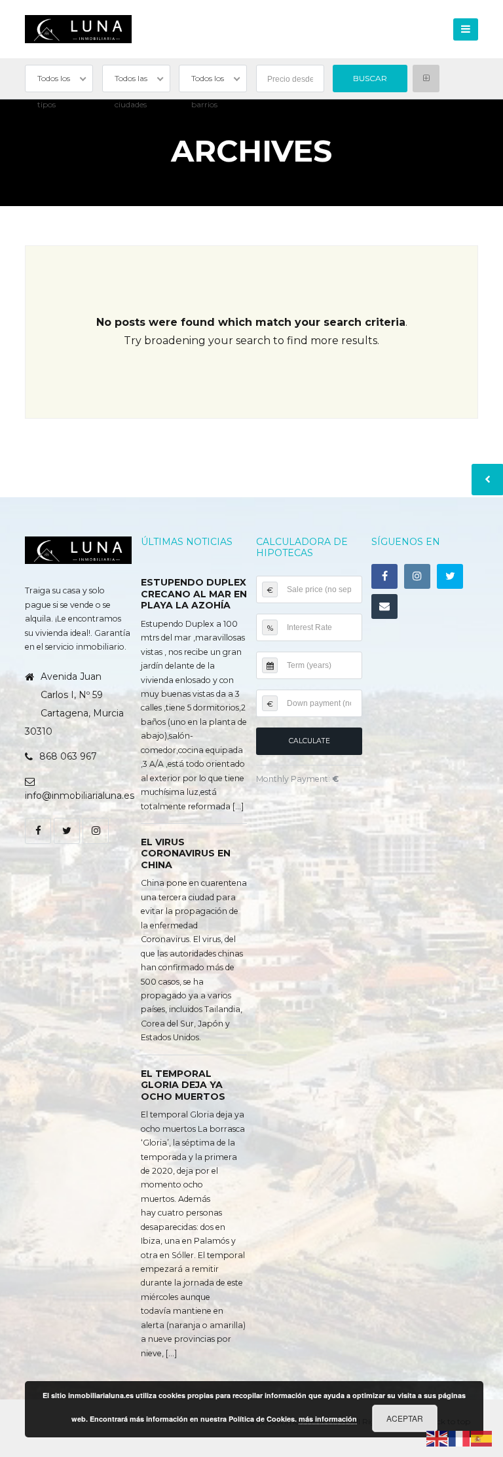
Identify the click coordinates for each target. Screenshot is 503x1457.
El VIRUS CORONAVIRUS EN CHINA (186, 853)
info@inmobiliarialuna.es (79, 795)
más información (328, 1419)
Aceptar (404, 1418)
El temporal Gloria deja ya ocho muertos (183, 1085)
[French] (460, 1437)
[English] (437, 1437)
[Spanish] (482, 1437)
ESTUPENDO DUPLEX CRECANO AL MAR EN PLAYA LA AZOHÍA (194, 593)
